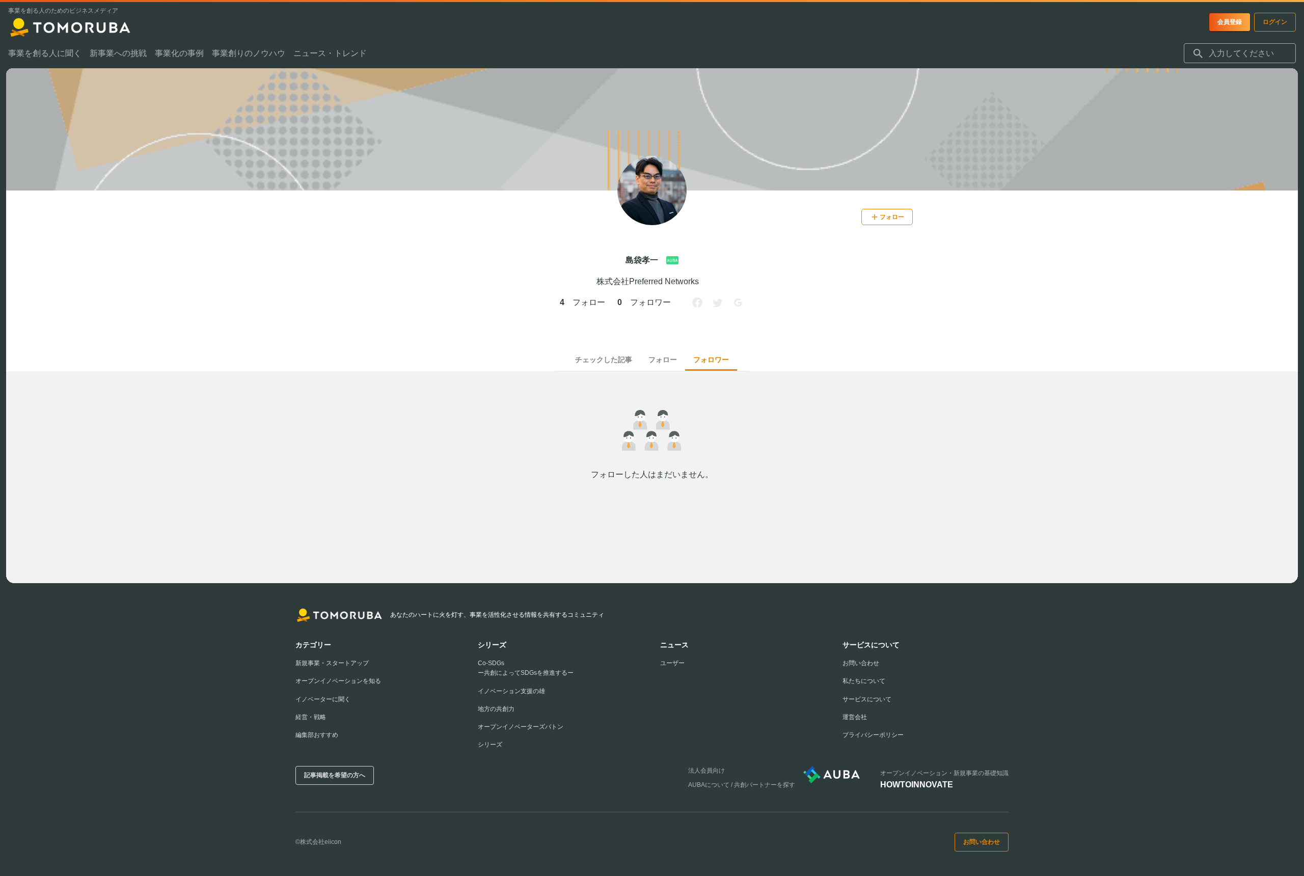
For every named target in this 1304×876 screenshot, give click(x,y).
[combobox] (1240, 53)
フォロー (662, 359)
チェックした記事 (603, 359)
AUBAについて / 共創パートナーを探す (741, 784)
